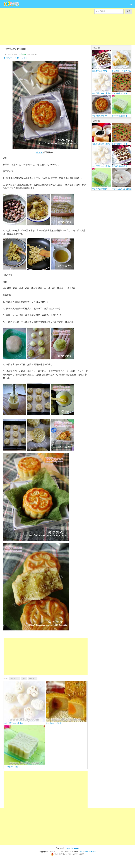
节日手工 (23, 57)
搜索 (128, 11)
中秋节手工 (9, 57)
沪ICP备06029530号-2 (87, 851)
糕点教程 (22, 54)
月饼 (17, 57)
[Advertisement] (67, 32)
